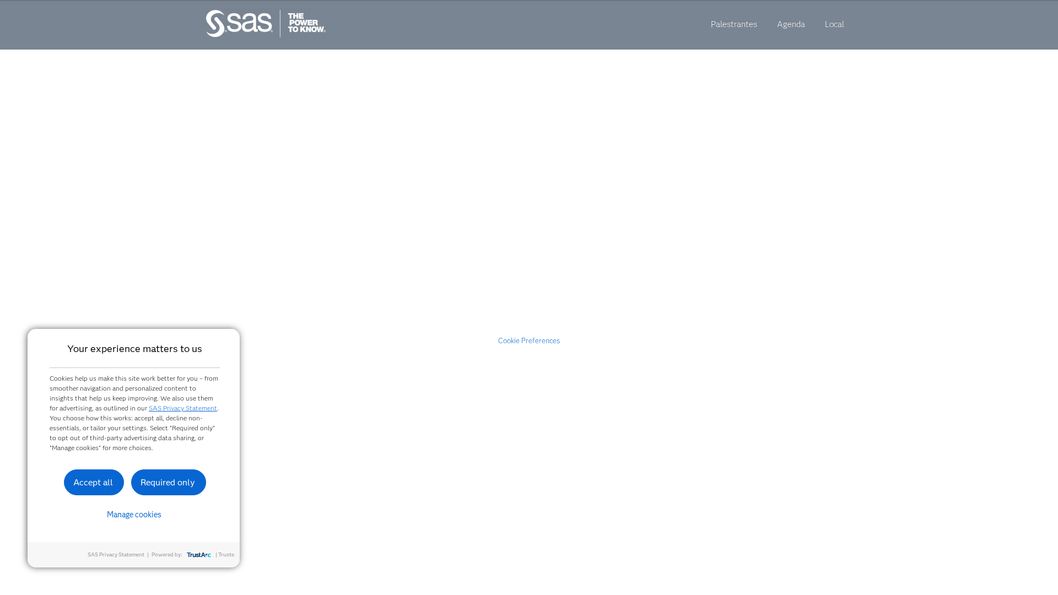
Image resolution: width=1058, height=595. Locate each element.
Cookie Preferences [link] (529, 340)
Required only (168, 482)
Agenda (791, 24)
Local (834, 24)
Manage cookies (134, 515)
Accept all (93, 482)
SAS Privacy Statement (183, 408)
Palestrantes (734, 24)
